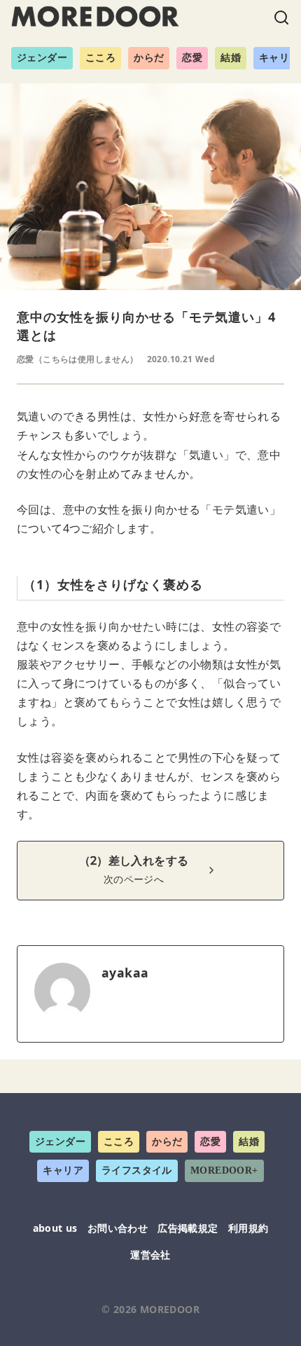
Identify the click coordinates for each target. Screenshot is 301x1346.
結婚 (230, 58)
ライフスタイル (137, 1170)
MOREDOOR (170, 1309)
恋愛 (192, 58)
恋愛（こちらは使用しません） (78, 359)
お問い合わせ (118, 1228)
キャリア (63, 1170)
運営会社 (150, 1254)
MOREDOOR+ (224, 1170)
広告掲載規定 (188, 1228)
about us (55, 1228)
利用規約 (248, 1228)
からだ (149, 58)
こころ (100, 58)
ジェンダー (42, 58)
